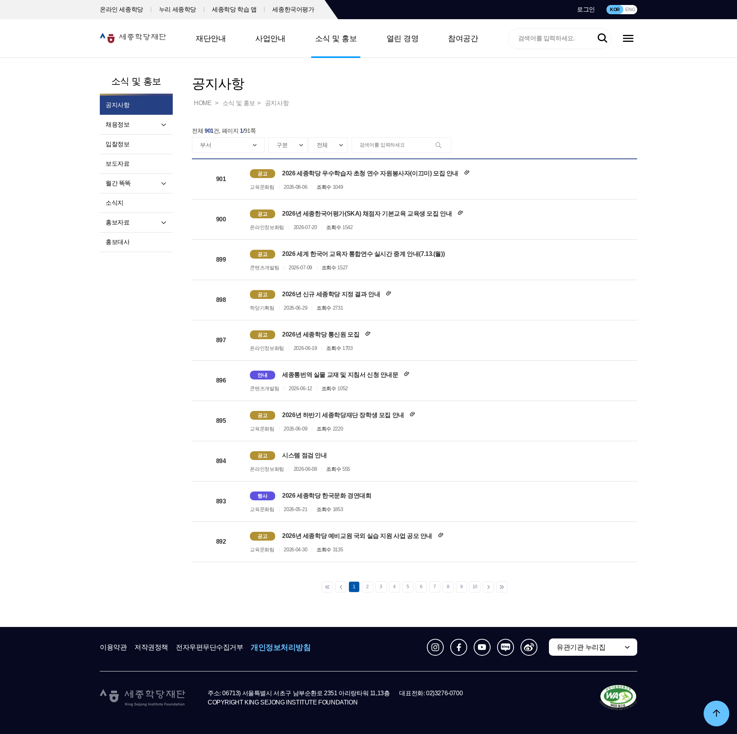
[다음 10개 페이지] (488, 586)
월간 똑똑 (118, 183)
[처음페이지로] (327, 586)
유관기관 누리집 (581, 647)
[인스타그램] (435, 647)
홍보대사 (117, 242)
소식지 (115, 203)
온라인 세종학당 (121, 9)
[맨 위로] (716, 713)
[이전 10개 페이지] (340, 586)
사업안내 (270, 38)
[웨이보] (529, 647)
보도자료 (117, 163)
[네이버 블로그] (505, 647)
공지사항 (277, 103)
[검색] (443, 145)
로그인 (586, 9)
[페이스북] (458, 647)
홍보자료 (117, 222)
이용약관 (113, 647)
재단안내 (211, 38)
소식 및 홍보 (336, 38)
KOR (615, 9)
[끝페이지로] (501, 586)
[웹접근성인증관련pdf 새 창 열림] (618, 698)
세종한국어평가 (293, 9)
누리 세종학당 (177, 9)
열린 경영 (403, 38)
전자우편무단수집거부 (209, 647)
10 (475, 586)
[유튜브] (482, 647)
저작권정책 (151, 647)
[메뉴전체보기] (628, 38)
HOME (203, 103)
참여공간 (463, 38)
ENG (630, 9)
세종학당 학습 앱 (234, 9)
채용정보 (117, 124)
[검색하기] (602, 38)
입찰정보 (117, 144)
